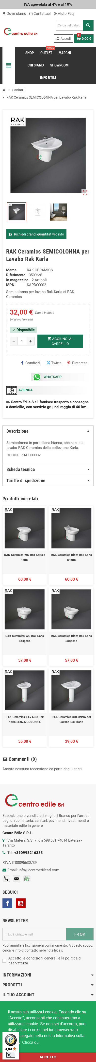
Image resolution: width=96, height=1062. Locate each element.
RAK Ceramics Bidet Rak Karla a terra (71, 557)
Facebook (7, 903)
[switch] (10, 1055)
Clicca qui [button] (31, 1042)
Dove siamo (14, 13)
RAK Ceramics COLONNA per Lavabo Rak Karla (71, 719)
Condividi (33, 363)
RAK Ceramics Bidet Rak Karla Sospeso (71, 638)
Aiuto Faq (64, 13)
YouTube (21, 903)
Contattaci (41, 13)
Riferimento (15, 275)
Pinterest (79, 363)
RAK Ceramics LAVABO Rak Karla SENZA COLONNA (25, 719)
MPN (10, 285)
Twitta (56, 363)
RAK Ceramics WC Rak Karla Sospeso (24, 638)
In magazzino (17, 280)
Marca (11, 270)
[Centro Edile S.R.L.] (20, 31)
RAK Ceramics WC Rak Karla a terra (24, 557)
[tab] (48, 431)
